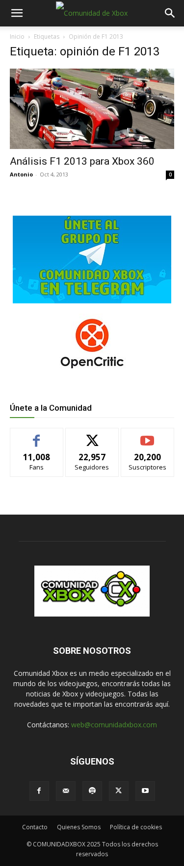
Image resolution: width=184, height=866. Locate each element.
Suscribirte (147, 435)
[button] (16, 13)
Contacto (35, 827)
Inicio (17, 36)
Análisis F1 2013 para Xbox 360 (82, 161)
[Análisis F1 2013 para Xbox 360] (92, 109)
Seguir (92, 435)
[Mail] (66, 791)
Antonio (21, 174)
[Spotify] (92, 791)
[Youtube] (145, 791)
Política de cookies (136, 827)
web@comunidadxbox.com (114, 724)
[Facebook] (39, 791)
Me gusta (37, 435)
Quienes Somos (79, 827)
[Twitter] (119, 791)
